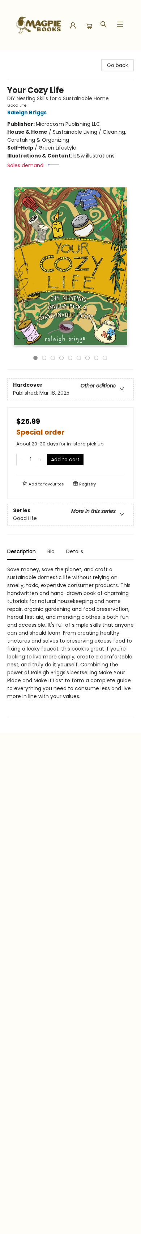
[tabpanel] (70, 641)
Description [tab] (21, 551)
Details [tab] (74, 551)
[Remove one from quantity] (21, 459)
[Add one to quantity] (40, 459)
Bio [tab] (51, 551)
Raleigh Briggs (27, 112)
